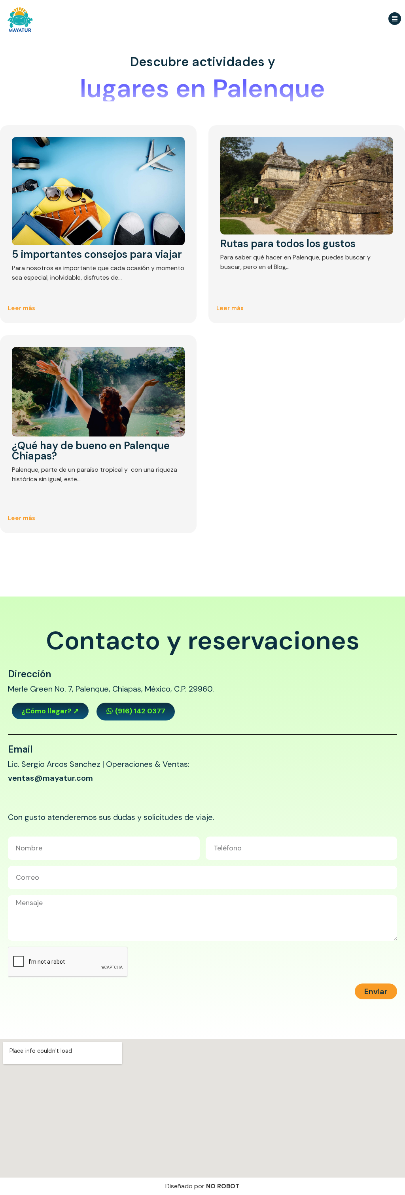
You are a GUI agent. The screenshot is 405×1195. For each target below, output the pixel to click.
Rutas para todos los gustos (288, 243)
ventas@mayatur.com (50, 778)
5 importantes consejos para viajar (97, 254)
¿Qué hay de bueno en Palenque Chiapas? (91, 451)
